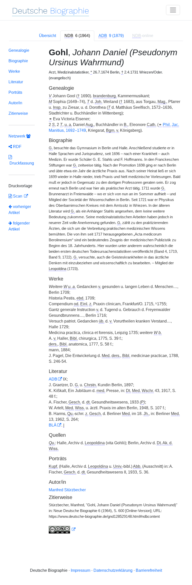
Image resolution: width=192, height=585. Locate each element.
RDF (17, 146)
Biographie (18, 61)
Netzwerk (17, 136)
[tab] (77, 35)
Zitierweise (18, 113)
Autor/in (15, 103)
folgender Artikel (19, 226)
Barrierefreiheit (149, 570)
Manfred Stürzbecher (67, 490)
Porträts (15, 92)
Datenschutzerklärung (113, 570)
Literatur (15, 82)
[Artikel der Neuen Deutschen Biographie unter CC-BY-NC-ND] (62, 530)
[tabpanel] (96, 292)
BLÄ (52, 425)
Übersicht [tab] (47, 36)
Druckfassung (21, 163)
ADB (53, 379)
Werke (14, 71)
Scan (17, 196)
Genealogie (18, 50)
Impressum (80, 570)
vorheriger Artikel (19, 209)
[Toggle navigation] (173, 10)
